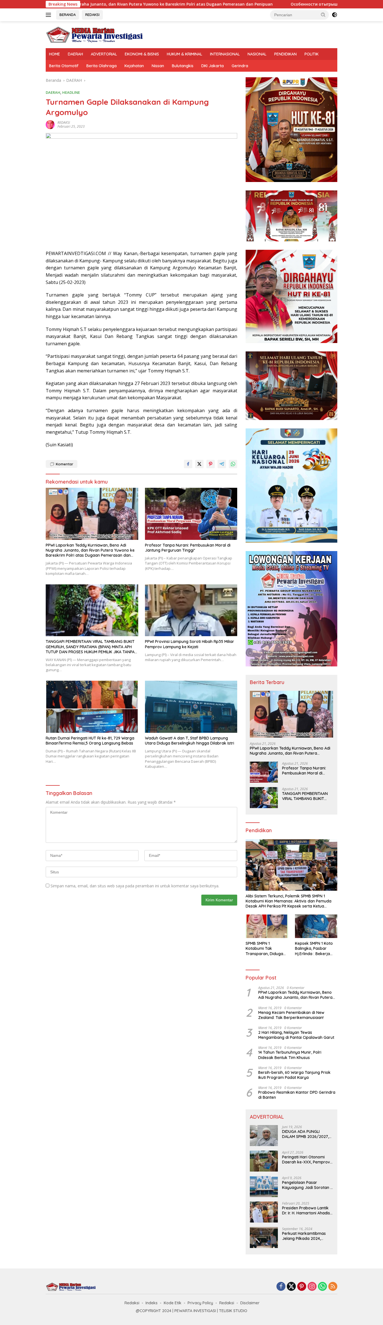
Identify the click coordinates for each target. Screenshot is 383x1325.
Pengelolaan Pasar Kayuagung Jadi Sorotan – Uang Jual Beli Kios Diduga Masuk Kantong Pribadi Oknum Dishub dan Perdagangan (307, 1185)
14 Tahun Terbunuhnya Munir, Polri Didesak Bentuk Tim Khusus (289, 1055)
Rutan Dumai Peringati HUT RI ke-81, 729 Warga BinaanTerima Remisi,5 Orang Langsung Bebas (90, 741)
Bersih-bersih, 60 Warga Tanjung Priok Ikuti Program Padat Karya (294, 1075)
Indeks (152, 1302)
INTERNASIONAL (225, 54)
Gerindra (240, 65)
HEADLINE (71, 92)
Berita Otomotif (64, 65)
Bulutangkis (182, 65)
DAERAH (75, 54)
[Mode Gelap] (334, 15)
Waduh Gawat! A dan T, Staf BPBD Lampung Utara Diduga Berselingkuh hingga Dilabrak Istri (189, 741)
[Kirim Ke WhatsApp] (233, 464)
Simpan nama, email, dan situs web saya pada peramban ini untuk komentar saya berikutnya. (134, 885)
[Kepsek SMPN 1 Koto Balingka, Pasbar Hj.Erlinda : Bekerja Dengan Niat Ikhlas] (316, 926)
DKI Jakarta (212, 65)
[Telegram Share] (222, 464)
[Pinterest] (301, 1287)
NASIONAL (257, 54)
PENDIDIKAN (285, 54)
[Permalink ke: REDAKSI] (50, 124)
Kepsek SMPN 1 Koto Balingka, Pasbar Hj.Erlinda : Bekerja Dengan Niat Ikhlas (314, 948)
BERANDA (67, 14)
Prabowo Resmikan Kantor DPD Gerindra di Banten (296, 1095)
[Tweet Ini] (199, 464)
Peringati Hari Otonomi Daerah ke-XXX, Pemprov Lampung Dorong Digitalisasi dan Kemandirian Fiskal (306, 1159)
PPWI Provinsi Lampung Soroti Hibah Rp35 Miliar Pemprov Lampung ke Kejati (189, 644)
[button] (323, 14)
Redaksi (131, 1302)
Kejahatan (134, 65)
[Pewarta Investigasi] (95, 34)
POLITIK (311, 54)
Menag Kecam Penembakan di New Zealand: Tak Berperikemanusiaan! (291, 1015)
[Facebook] (280, 1287)
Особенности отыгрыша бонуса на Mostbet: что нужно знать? (297, 4)
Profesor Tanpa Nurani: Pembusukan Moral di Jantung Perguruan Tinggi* (187, 548)
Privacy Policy (200, 1302)
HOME (54, 54)
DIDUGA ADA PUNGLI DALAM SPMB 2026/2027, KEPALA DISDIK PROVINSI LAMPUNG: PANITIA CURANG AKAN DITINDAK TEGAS (307, 1134)
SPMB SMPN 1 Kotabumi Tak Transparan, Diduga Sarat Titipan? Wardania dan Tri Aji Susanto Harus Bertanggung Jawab (265, 948)
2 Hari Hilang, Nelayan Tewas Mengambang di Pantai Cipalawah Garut (296, 1035)
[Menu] (49, 15)
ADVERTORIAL (104, 54)
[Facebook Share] (188, 464)
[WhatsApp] (322, 1287)
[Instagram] (312, 1287)
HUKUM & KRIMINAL (184, 54)
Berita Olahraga (101, 65)
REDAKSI (92, 14)
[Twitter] (291, 1287)
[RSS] (332, 1287)
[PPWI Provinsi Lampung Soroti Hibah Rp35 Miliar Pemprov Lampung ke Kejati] (191, 610)
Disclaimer (250, 1302)
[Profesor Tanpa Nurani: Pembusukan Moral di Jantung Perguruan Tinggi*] (191, 514)
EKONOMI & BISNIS (142, 54)
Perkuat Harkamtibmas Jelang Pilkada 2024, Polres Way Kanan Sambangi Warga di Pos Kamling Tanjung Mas (304, 1236)
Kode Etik (172, 1302)
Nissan (158, 65)
